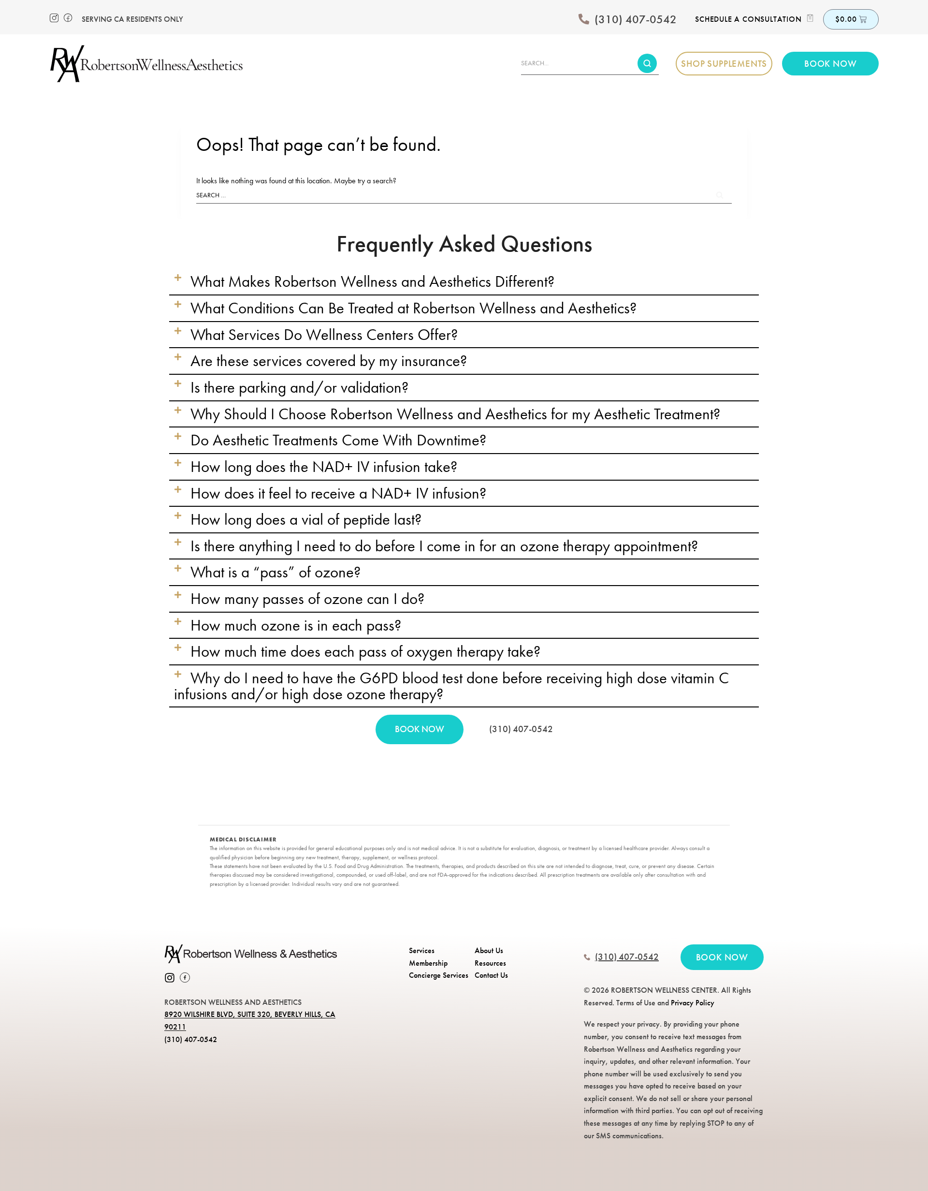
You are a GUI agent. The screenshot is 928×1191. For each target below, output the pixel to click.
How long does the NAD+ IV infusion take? (323, 466)
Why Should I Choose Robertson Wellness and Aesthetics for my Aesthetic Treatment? (455, 414)
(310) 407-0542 (635, 19)
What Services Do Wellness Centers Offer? (324, 334)
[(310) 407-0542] (584, 19)
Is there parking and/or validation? (299, 387)
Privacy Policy (692, 1003)
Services (422, 950)
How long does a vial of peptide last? (305, 519)
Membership (428, 963)
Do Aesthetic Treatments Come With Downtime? (338, 440)
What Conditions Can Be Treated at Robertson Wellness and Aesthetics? (413, 308)
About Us (489, 950)
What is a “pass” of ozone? (275, 572)
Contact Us (491, 975)
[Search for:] (464, 195)
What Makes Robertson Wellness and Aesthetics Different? (372, 281)
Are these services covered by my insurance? (328, 361)
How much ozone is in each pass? (295, 625)
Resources (490, 963)
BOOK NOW (419, 729)
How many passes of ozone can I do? (307, 598)
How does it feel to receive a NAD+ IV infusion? (338, 493)
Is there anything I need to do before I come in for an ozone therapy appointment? (444, 546)
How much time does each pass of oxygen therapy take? (365, 651)
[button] (463, 281)
